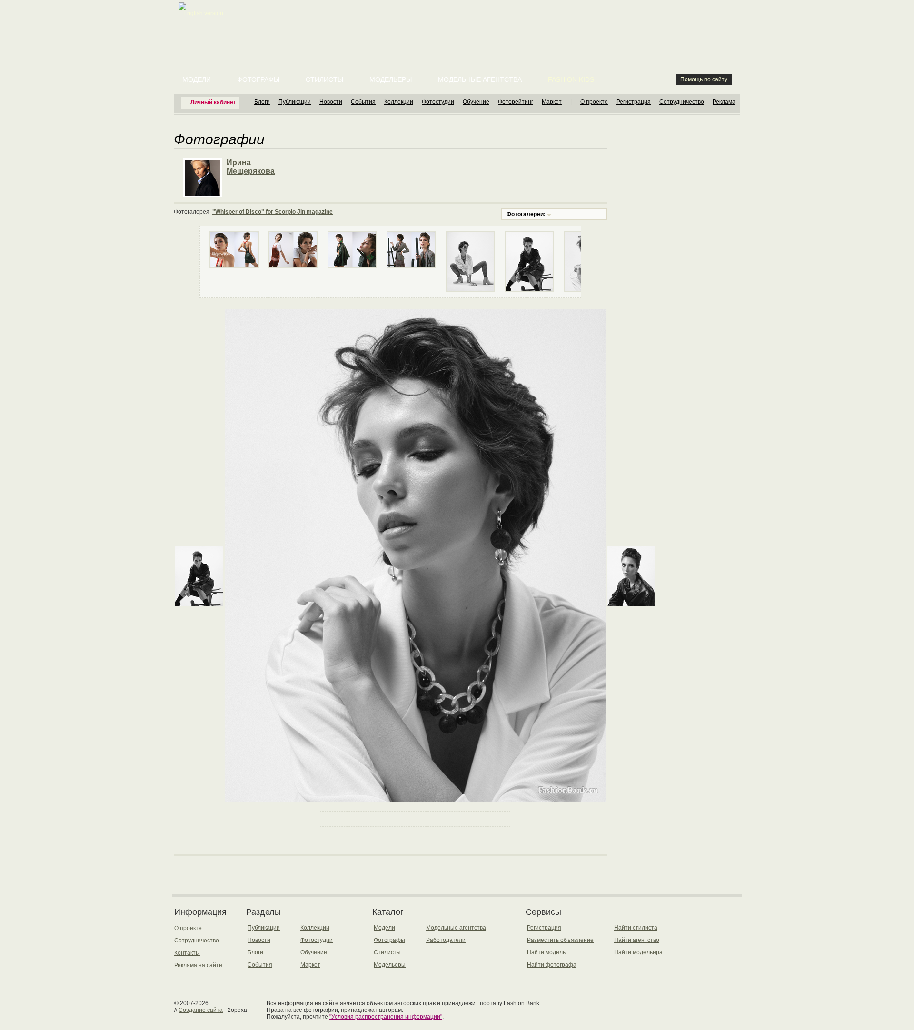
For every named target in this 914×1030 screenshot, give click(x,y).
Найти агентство (636, 940)
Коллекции (398, 102)
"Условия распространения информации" (385, 1016)
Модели (196, 79)
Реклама (724, 102)
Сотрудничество (681, 102)
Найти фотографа (551, 964)
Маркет (552, 102)
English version (203, 13)
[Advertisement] (459, 23)
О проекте (594, 102)
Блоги (262, 102)
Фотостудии (438, 102)
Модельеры (390, 79)
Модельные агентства (480, 79)
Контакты (187, 953)
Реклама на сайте (198, 965)
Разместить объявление (560, 940)
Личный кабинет (213, 102)
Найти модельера (638, 952)
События (363, 102)
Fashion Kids (571, 79)
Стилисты (324, 79)
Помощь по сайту (703, 79)
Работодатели (446, 940)
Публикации (294, 102)
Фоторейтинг (515, 102)
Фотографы (258, 79)
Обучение (476, 102)
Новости (330, 102)
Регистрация (633, 102)
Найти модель (546, 952)
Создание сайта (201, 1010)
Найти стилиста (635, 927)
